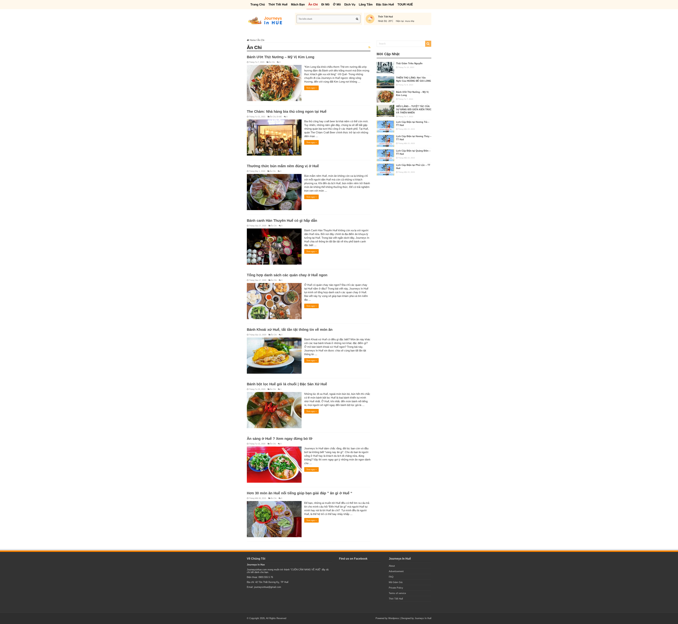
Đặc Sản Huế (385, 4)
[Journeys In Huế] (266, 20)
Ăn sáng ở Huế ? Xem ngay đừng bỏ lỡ (279, 439)
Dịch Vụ (349, 4)
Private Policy (396, 587)
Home (252, 40)
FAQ (391, 576)
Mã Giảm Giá (395, 582)
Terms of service (397, 593)
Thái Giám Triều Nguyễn (409, 63)
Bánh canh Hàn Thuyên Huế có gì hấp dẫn (282, 220)
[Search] (357, 19)
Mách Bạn (298, 4)
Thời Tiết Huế (277, 4)
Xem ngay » (311, 88)
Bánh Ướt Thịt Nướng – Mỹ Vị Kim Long (280, 57)
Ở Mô (337, 4)
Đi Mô (325, 4)
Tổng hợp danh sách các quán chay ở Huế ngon (287, 275)
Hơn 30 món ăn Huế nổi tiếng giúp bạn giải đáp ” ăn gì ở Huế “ (299, 493)
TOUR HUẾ (405, 4)
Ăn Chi (313, 4)
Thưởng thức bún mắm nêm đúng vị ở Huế (283, 166)
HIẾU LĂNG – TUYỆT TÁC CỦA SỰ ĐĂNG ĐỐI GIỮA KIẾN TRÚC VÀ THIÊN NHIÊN (413, 109)
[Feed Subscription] (369, 47)
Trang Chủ (257, 4)
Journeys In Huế (423, 618)
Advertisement (396, 571)
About (392, 566)
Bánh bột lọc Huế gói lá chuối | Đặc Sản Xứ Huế (287, 384)
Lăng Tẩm (366, 4)
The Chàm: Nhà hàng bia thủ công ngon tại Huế (286, 111)
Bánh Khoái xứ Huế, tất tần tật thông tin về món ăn (289, 329)
